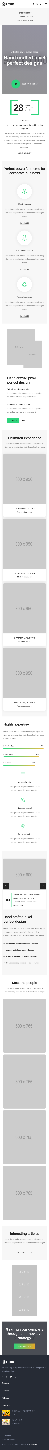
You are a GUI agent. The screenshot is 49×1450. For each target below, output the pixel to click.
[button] (24, 153)
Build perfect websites (24, 509)
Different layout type (24, 638)
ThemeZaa (33, 1444)
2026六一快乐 (17, 1420)
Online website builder (24, 573)
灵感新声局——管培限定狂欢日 (23, 1411)
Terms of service (8, 1440)
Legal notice (6, 1436)
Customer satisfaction (24, 250)
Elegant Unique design (24, 703)
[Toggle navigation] (46, 4)
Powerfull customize (24, 297)
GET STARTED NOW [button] (24, 515)
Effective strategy (24, 204)
